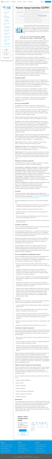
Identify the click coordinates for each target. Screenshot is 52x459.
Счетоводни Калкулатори (39, 451)
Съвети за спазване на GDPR (40, 446)
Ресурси (24, 1)
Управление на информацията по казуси (32, 10)
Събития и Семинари (39, 448)
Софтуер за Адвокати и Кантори (6, 444)
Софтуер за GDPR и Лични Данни (6, 446)
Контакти (30, 1)
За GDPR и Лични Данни (22, 448)
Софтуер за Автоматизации (5, 450)
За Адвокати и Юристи (22, 444)
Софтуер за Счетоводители (5, 451)
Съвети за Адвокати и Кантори (40, 444)
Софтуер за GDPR (7, 46)
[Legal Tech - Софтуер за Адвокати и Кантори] (5, 2)
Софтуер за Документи (5, 448)
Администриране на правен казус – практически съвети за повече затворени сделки (33, 12)
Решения (19, 1)
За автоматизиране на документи (24, 450)
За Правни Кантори (21, 446)
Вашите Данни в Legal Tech (40, 450)
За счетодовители (21, 451)
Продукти (13, 1)
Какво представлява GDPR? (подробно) (7, 16)
